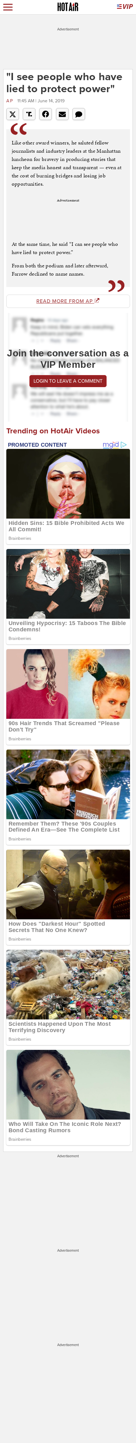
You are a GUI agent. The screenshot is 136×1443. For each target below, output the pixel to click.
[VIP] (125, 7)
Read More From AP (65, 301)
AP (11, 101)
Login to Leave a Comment (68, 381)
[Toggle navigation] (8, 7)
